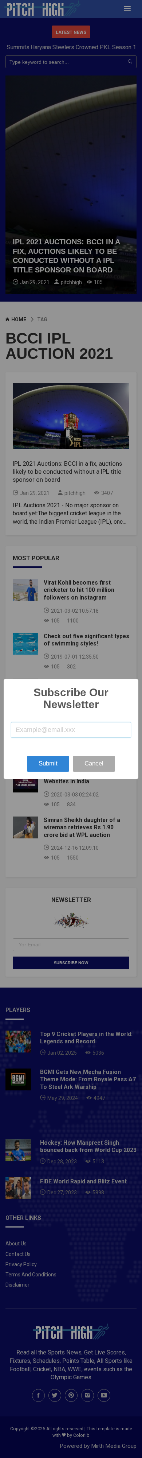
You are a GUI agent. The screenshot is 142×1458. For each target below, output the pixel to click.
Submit (48, 763)
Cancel (93, 763)
